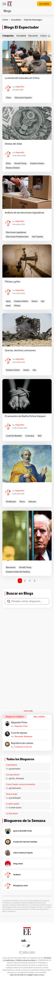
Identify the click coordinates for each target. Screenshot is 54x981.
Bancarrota (10, 567)
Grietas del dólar (13, 143)
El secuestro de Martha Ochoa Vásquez (25, 416)
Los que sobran (12, 774)
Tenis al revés (11, 794)
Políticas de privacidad (25, 960)
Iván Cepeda (37, 236)
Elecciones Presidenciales (17, 236)
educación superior (23, 97)
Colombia (30, 436)
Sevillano (17, 874)
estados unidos (37, 163)
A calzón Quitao (15, 808)
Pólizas (17, 305)
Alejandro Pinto (19, 722)
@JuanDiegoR (15, 798)
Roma (22, 501)
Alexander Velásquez (23, 736)
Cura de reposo (19, 732)
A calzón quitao (12, 804)
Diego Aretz (18, 863)
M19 (39, 436)
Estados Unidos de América (18, 572)
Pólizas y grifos (12, 281)
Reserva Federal (13, 168)
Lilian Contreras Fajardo (23, 853)
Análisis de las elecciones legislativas (24, 212)
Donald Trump (20, 163)
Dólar (8, 163)
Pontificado (11, 501)
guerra (34, 301)
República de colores (22, 743)
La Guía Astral (12, 813)
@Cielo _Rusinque (16, 778)
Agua (8, 301)
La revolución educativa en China (22, 78)
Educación (33, 35)
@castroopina (14, 769)
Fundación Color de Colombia (23, 747)
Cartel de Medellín (14, 436)
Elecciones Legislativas (16, 232)
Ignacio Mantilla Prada (22, 831)
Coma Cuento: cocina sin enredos (20, 784)
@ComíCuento (15, 788)
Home (5, 20)
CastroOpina (11, 765)
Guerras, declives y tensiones (20, 350)
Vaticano (32, 501)
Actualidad (16, 20)
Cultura (43, 35)
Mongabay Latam (20, 885)
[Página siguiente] (34, 580)
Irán (42, 301)
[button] (50, 36)
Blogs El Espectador (21, 27)
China (8, 97)
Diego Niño (19, 87)
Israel (8, 305)
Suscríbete (44, 4)
